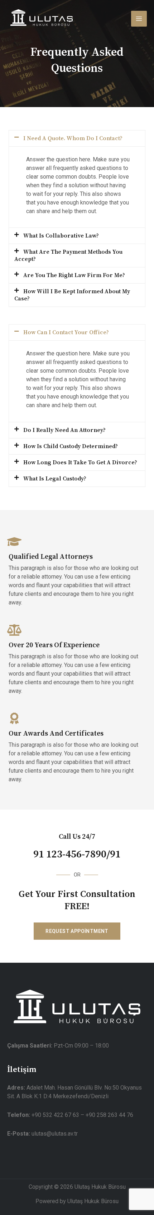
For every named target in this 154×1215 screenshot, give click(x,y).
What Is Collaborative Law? (61, 235)
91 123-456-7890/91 (77, 854)
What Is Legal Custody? (54, 478)
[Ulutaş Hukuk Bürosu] (41, 18)
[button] (77, 138)
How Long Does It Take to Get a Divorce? (80, 462)
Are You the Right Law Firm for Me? (74, 275)
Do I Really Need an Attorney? (64, 430)
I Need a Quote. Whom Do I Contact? (72, 138)
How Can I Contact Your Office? (66, 332)
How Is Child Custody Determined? (70, 446)
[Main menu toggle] (139, 19)
